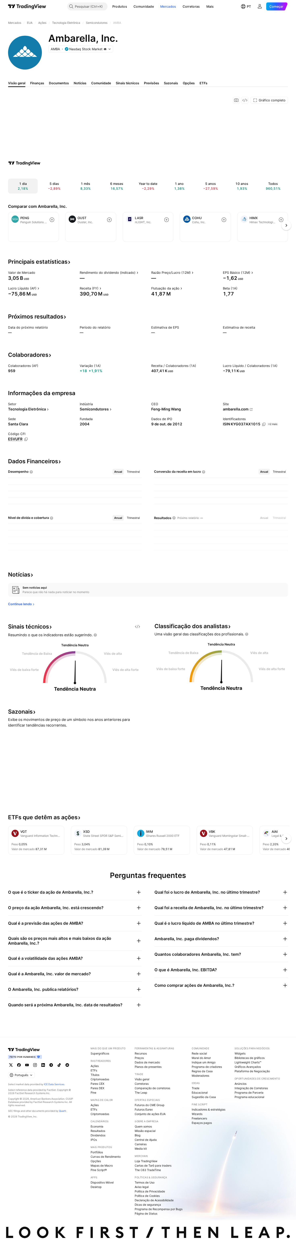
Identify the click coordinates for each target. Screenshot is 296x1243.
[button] (130, 6)
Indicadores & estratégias (208, 1109)
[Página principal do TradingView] (27, 6)
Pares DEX (97, 1088)
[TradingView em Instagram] (35, 1065)
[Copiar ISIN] (264, 424)
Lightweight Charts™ (248, 1062)
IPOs (94, 1139)
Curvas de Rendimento (106, 1156)
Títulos (95, 1074)
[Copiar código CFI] (26, 439)
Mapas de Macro (102, 1165)
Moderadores (200, 1075)
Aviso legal (142, 1187)
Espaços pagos (202, 1122)
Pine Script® (99, 1170)
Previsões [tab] (151, 83)
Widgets (240, 1053)
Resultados (98, 1131)
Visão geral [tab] (16, 83)
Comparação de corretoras (152, 1088)
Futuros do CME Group (150, 1105)
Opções (96, 1161)
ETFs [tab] (203, 83)
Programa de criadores (207, 1066)
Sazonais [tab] (171, 83)
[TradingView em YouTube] (27, 1065)
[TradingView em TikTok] (59, 1065)
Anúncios (240, 1083)
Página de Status (146, 1213)
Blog (138, 1135)
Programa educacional (249, 1097)
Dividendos (98, 1135)
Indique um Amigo (203, 1062)
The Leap (141, 1092)
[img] (105, 49)
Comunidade (144, 6)
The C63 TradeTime (148, 1170)
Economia (97, 1126)
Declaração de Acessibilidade (154, 1200)
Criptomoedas (100, 1079)
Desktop (96, 1187)
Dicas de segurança (148, 1204)
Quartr (62, 1110)
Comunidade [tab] (101, 83)
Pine (93, 1092)
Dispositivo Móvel (102, 1182)
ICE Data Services (54, 1084)
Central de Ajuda (146, 1139)
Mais (210, 6)
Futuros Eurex (144, 1109)
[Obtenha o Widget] (244, 100)
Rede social (199, 1053)
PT (249, 6)
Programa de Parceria (249, 1092)
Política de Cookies (147, 1195)
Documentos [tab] (59, 83)
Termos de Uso (144, 1182)
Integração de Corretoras (251, 1088)
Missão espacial (145, 1131)
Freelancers (199, 1118)
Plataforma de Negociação (252, 1071)
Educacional (200, 1092)
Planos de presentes (148, 1066)
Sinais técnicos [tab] (127, 83)
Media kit (141, 1148)
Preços (139, 1058)
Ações (95, 1066)
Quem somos (143, 1126)
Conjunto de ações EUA (150, 1114)
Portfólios (97, 1152)
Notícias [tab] (80, 83)
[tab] (118, 472)
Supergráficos (100, 1053)
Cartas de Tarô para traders (153, 1165)
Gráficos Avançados (248, 1066)
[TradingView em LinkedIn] (43, 1065)
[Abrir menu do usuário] (260, 6)
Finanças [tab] (37, 83)
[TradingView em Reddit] (67, 1065)
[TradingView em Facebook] (19, 1065)
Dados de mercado (147, 1062)
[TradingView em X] (11, 1065)
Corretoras (191, 6)
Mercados (168, 6)
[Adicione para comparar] (52, 219)
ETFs (94, 1070)
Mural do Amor (201, 1058)
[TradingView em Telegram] (51, 1065)
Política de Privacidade (150, 1191)
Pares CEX (97, 1083)
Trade (195, 1088)
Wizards (197, 1114)
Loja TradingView (146, 1161)
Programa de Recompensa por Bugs (158, 1209)
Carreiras (141, 1144)
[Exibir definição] (38, 272)
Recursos (141, 1053)
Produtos (119, 6)
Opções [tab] (189, 83)
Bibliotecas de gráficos (250, 1058)
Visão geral (142, 1079)
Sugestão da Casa (204, 1097)
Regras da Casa (202, 1071)
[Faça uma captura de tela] (236, 100)
